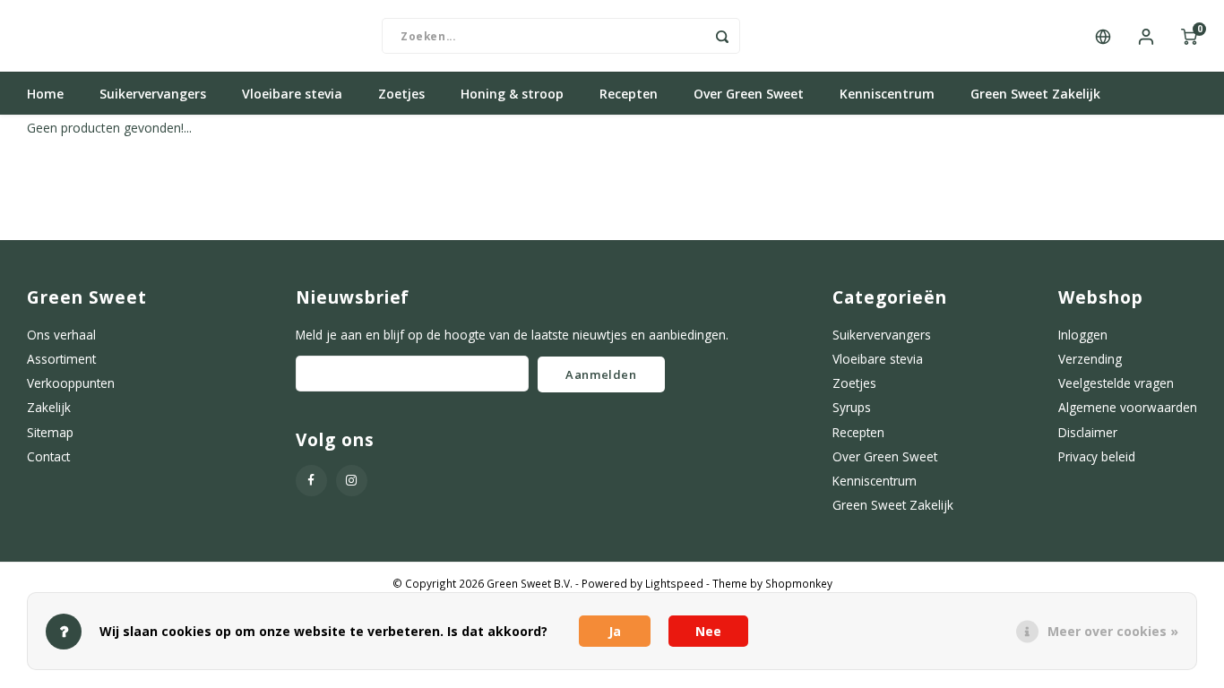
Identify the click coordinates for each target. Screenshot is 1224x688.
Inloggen (1083, 334)
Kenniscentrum (887, 93)
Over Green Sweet (749, 93)
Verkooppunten (71, 382)
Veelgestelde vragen (1116, 382)
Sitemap (50, 432)
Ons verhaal (61, 334)
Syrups (851, 407)
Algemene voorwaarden (1127, 407)
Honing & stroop (512, 93)
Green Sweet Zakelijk (1035, 93)
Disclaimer (1087, 432)
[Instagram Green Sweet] (351, 480)
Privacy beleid (1096, 456)
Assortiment (61, 358)
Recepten (628, 93)
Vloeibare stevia (292, 93)
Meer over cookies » (1112, 631)
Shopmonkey (798, 583)
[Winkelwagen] (1189, 36)
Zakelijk (49, 407)
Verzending (1090, 358)
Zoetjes (401, 93)
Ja (614, 631)
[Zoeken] (722, 36)
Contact (48, 456)
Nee (708, 631)
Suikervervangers (152, 93)
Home (45, 93)
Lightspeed (674, 583)
